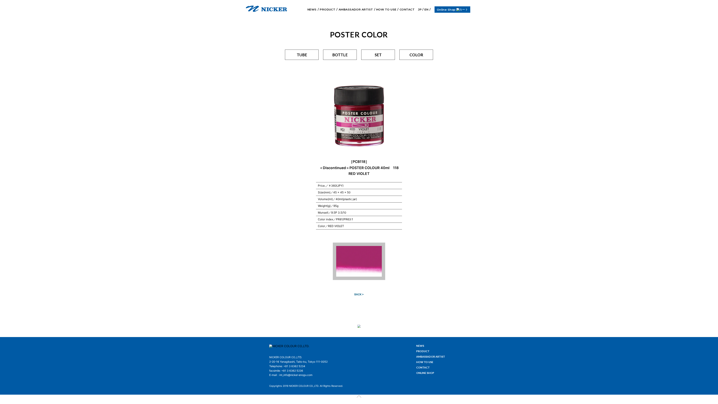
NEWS (312, 9)
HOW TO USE (386, 9)
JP (420, 9)
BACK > (359, 294)
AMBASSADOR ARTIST (356, 9)
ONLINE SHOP (425, 373)
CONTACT (407, 9)
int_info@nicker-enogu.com (295, 375)
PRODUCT (327, 9)
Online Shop (446, 9)
